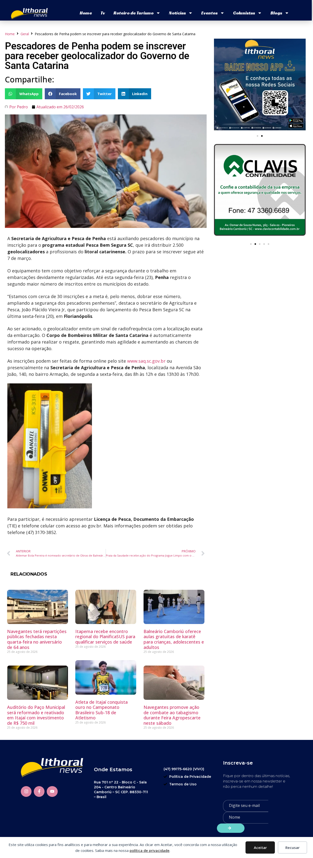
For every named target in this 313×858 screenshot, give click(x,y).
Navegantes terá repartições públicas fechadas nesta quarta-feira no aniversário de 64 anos (37, 639)
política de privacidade (149, 850)
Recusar (292, 847)
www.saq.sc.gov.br (146, 361)
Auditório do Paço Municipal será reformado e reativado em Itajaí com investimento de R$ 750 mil (36, 715)
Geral (25, 34)
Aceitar (260, 847)
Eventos (209, 13)
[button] (23, 93)
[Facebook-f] (39, 791)
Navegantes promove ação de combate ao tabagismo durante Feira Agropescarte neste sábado (172, 715)
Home (86, 13)
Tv (103, 13)
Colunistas (244, 13)
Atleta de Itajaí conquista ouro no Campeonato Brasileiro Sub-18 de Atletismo (101, 710)
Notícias (177, 13)
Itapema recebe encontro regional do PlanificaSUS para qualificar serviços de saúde (105, 636)
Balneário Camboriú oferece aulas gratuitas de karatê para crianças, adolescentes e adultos (174, 639)
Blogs (276, 13)
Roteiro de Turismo (133, 13)
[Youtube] (52, 791)
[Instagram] (26, 791)
